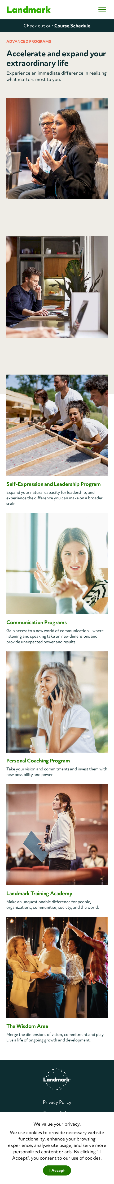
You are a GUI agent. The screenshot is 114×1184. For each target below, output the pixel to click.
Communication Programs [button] (36, 622)
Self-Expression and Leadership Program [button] (53, 484)
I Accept (57, 1170)
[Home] (28, 9)
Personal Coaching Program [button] (38, 760)
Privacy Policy (57, 1102)
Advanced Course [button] (27, 207)
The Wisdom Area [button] (27, 1026)
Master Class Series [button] (28, 345)
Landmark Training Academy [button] (39, 893)
